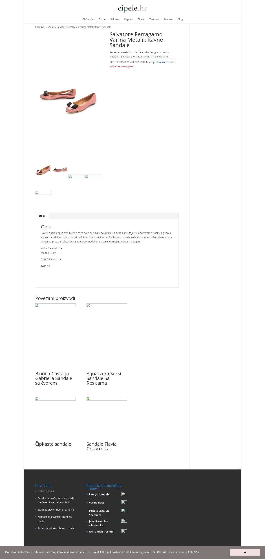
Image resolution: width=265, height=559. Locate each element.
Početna (39, 26)
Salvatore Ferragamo (122, 66)
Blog (180, 19)
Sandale (168, 19)
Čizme (102, 19)
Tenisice (154, 19)
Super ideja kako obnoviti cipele (56, 528)
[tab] (42, 216)
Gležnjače (88, 19)
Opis (42, 215)
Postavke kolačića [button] (187, 552)
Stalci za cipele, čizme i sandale (56, 509)
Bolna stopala (46, 491)
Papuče (128, 19)
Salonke (115, 19)
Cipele (141, 19)
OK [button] (245, 552)
